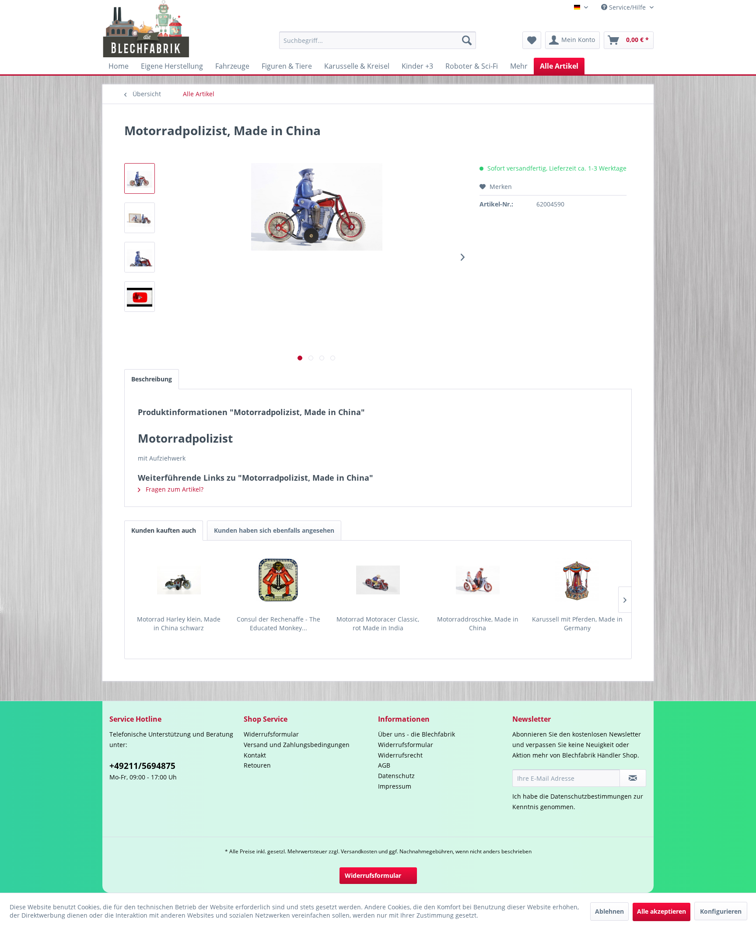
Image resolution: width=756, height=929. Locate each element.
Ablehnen (609, 911)
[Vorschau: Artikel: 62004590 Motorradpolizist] (139, 296)
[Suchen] (467, 40)
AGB (384, 765)
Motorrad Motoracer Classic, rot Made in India (377, 623)
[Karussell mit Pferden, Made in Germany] (577, 580)
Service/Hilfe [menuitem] (627, 7)
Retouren (257, 765)
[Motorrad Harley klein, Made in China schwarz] (178, 580)
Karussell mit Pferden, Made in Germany (577, 623)
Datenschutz (396, 776)
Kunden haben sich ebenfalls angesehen (274, 530)
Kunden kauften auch (163, 530)
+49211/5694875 (142, 766)
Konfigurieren (721, 911)
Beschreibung (151, 379)
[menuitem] (377, 40)
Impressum (394, 786)
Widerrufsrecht (400, 755)
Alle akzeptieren (661, 911)
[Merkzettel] (531, 40)
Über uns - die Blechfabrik (416, 734)
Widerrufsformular (271, 734)
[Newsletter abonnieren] (633, 778)
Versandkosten (359, 851)
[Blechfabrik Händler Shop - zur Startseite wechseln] (146, 28)
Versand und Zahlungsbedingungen (297, 744)
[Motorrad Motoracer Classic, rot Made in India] (378, 580)
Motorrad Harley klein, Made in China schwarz (178, 623)
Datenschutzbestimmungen (591, 796)
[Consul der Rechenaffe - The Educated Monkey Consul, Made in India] (278, 580)
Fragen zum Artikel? (173, 489)
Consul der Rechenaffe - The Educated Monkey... (278, 623)
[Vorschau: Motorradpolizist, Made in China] (139, 178)
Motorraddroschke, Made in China (477, 623)
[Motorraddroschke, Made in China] (477, 580)
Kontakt (255, 755)
